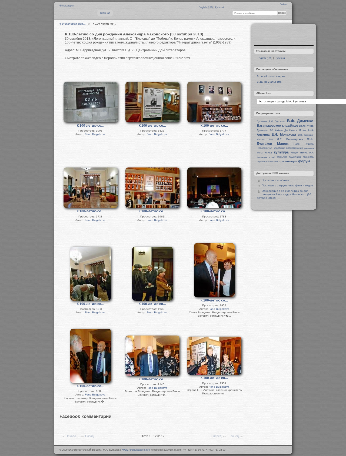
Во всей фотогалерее (271, 76)
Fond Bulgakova (95, 134)
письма (274, 161)
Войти (283, 4)
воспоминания (294, 148)
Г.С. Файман (276, 130)
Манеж (282, 144)
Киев (271, 139)
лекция (294, 153)
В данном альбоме (269, 81)
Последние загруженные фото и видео (287, 185)
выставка (309, 148)
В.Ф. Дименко (300, 121)
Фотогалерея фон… (72, 23)
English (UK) (206, 7)
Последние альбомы (275, 180)
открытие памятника (289, 157)
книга (268, 152)
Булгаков (262, 121)
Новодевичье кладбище (271, 148)
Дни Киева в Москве (295, 130)
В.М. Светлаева (277, 121)
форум (304, 161)
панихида (308, 157)
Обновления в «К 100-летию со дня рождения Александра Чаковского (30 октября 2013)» (284, 194)
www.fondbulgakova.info (136, 449)
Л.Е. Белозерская (290, 139)
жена (259, 152)
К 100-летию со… (90, 126)
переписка (263, 161)
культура (281, 152)
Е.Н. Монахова (284, 134)
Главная (105, 12)
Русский (219, 7)
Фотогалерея (66, 5)
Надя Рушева (304, 144)
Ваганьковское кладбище (277, 126)
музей (272, 157)
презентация (288, 161)
